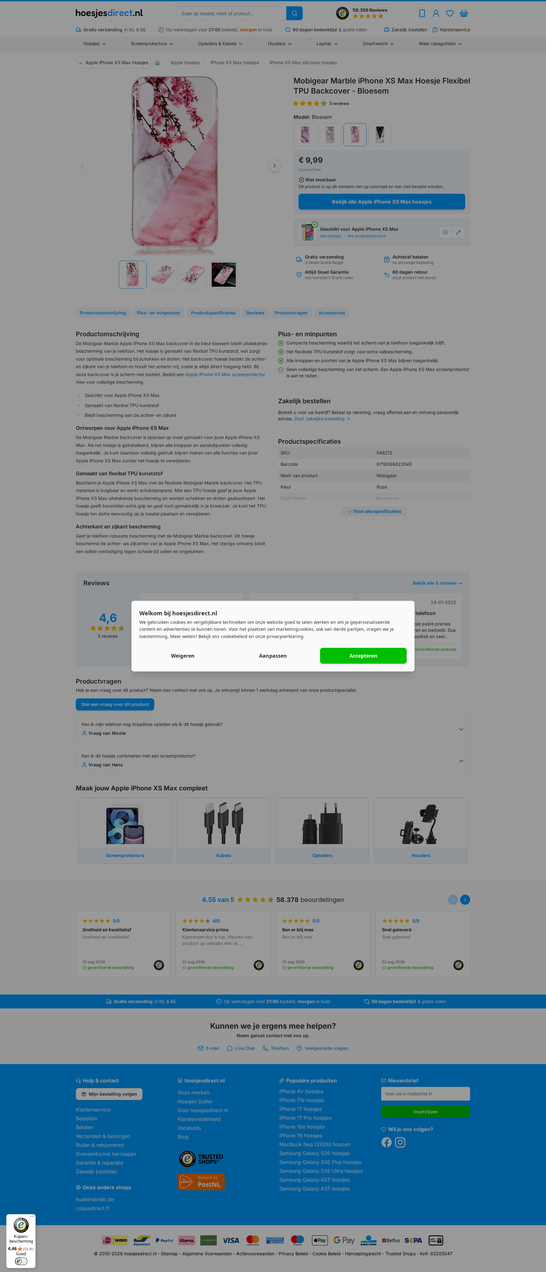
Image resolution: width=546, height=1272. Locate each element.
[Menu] (32, 1218)
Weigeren (183, 655)
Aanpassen (273, 655)
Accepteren (363, 655)
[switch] (21, 1261)
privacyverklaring (285, 636)
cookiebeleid (234, 636)
